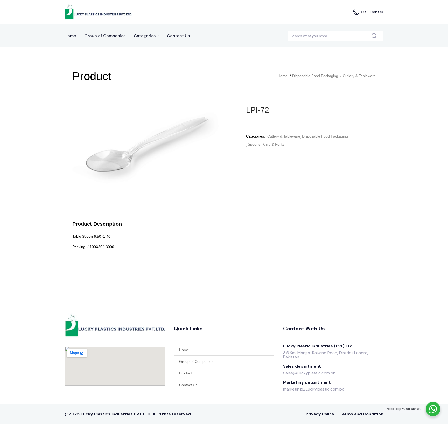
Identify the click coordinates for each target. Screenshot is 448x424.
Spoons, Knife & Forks (266, 144)
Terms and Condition (361, 414)
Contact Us (178, 35)
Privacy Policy (320, 414)
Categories (145, 35)
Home (70, 35)
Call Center (372, 12)
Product (185, 373)
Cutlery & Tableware (359, 76)
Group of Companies (104, 35)
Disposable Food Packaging (315, 76)
